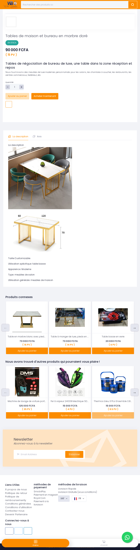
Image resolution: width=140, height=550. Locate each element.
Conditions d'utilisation (18, 507)
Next (134, 327)
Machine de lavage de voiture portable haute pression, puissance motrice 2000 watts (27, 401)
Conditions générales (18, 503)
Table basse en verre (113, 336)
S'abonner (74, 454)
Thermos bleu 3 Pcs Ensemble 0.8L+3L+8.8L (113, 401)
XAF (63, 498)
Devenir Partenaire (16, 514)
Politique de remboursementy (15, 498)
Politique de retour (16, 493)
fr (80, 498)
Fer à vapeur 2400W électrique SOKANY (70, 401)
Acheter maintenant (45, 96)
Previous (5, 327)
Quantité (9, 82)
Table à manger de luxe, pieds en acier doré (70, 336)
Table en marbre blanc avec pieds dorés (27, 336)
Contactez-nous (14, 510)
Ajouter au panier (17, 96)
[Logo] (10, 4)
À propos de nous (16, 489)
